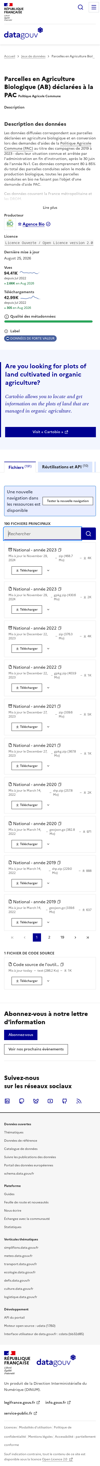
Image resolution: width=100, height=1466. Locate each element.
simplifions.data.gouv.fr (21, 1247)
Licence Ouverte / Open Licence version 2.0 (49, 242)
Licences (10, 1427)
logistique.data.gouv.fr (20, 1297)
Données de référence (20, 1140)
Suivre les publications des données (30, 1157)
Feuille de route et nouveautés (26, 1202)
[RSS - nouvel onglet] (79, 1101)
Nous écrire (12, 1210)
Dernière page (88, 937)
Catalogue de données (20, 1149)
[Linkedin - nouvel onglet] (7, 1101)
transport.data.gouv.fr (20, 1264)
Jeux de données (33, 56)
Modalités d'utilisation (35, 1427)
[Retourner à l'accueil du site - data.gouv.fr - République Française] (56, 1362)
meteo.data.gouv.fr (18, 1256)
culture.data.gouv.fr (18, 1288)
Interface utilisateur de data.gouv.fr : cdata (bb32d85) (44, 1334)
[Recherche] (80, 7)
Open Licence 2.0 (55, 1459)
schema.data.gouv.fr (19, 1173)
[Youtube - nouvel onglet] (50, 1101)
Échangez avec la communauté (27, 1219)
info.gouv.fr (55, 1402)
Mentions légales (40, 1436)
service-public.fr (18, 1413)
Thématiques (13, 1132)
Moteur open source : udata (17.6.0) (29, 1326)
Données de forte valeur (32, 338)
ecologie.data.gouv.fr (20, 1272)
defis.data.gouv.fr (17, 1280)
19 (62, 937)
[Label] (6, 331)
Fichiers (20, 467)
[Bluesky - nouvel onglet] (36, 1101)
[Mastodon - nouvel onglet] (21, 1101)
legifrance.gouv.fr (19, 1402)
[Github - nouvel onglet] (64, 1101)
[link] (50, 432)
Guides (9, 1194)
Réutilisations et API (65, 466)
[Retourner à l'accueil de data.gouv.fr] (23, 34)
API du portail (14, 1317)
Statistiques (12, 1227)
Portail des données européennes (28, 1165)
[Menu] (94, 7)
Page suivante (75, 937)
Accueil (9, 56)
